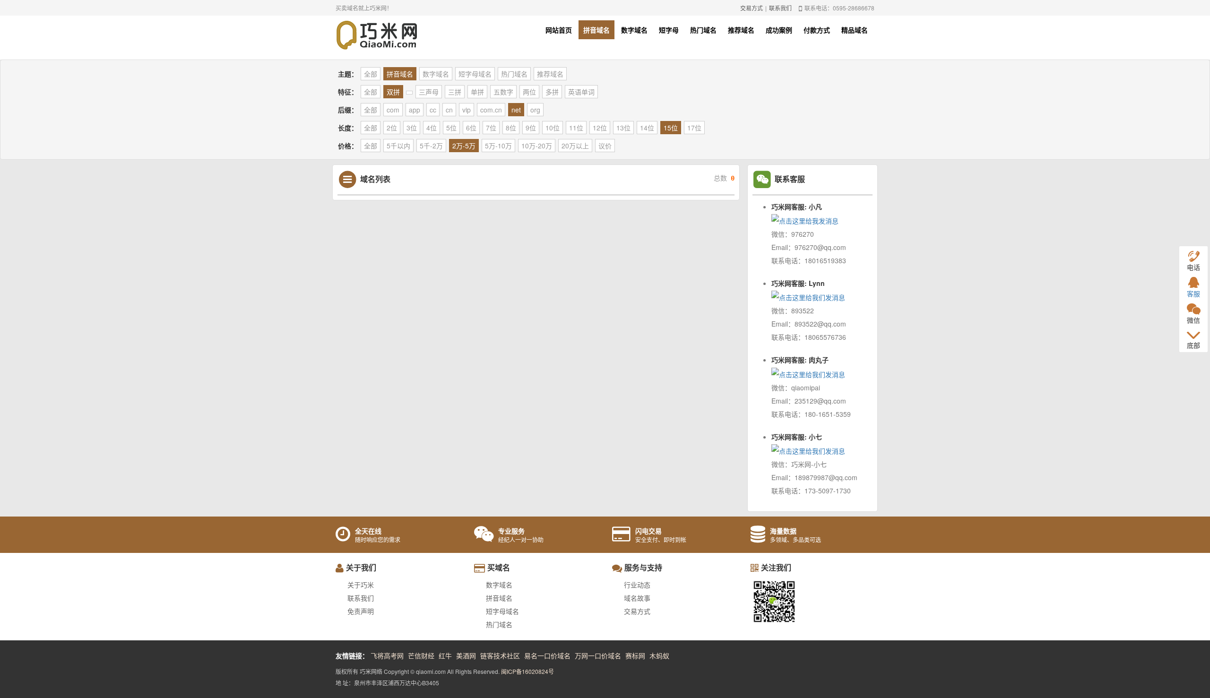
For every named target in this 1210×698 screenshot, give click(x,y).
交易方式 (751, 8)
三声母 (429, 91)
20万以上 (575, 145)
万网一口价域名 (598, 655)
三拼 (454, 91)
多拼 (552, 91)
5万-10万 (498, 145)
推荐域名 (741, 29)
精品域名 (854, 29)
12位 (600, 127)
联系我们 (780, 8)
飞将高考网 (387, 655)
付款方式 (817, 29)
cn (449, 109)
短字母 (669, 29)
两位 (529, 91)
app (414, 109)
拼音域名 (596, 29)
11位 (576, 127)
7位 (491, 127)
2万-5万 (463, 145)
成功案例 (779, 29)
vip (466, 109)
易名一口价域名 (547, 655)
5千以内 (398, 145)
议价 (605, 145)
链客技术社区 (500, 655)
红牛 (445, 655)
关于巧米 (360, 584)
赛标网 (635, 655)
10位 (552, 127)
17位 (694, 127)
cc (433, 109)
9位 (531, 127)
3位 (411, 127)
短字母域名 (475, 73)
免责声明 (360, 611)
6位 (471, 127)
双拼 (393, 91)
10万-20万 (536, 145)
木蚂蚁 (659, 655)
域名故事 (637, 598)
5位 (451, 127)
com (393, 109)
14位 (647, 127)
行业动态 (637, 584)
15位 (671, 127)
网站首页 (558, 29)
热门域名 (703, 29)
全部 (370, 73)
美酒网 (466, 655)
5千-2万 (431, 145)
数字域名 (634, 29)
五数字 (503, 91)
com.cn (491, 109)
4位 (431, 127)
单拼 (477, 91)
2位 (392, 127)
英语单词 (581, 91)
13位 (623, 127)
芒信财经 (421, 655)
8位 (511, 127)
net (516, 109)
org (535, 109)
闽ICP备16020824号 (527, 671)
